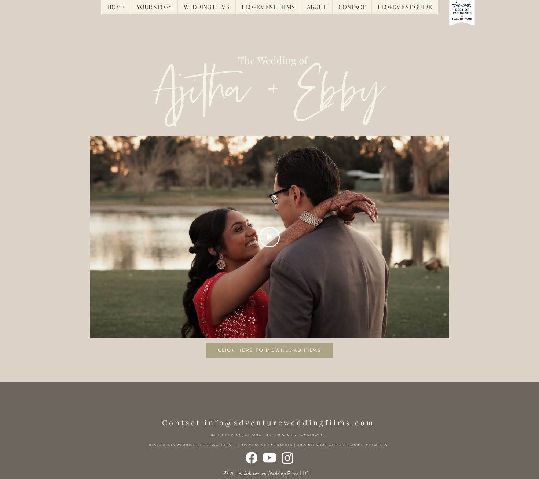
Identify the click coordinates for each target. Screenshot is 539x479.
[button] (404, 7)
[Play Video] (269, 237)
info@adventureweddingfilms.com (290, 422)
